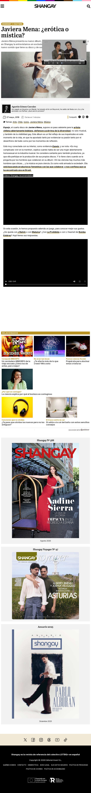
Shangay (6, 24)
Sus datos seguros (59, 765)
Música (47, 122)
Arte (15, 122)
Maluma (36, 232)
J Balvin (21, 232)
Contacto (21, 765)
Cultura (18, 24)
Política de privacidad (78, 765)
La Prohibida (53, 232)
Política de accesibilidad (54, 769)
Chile (20, 122)
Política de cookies (34, 769)
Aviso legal (44, 765)
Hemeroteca (33, 765)
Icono (26, 122)
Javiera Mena (36, 122)
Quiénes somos (9, 765)
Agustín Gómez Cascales (24, 107)
